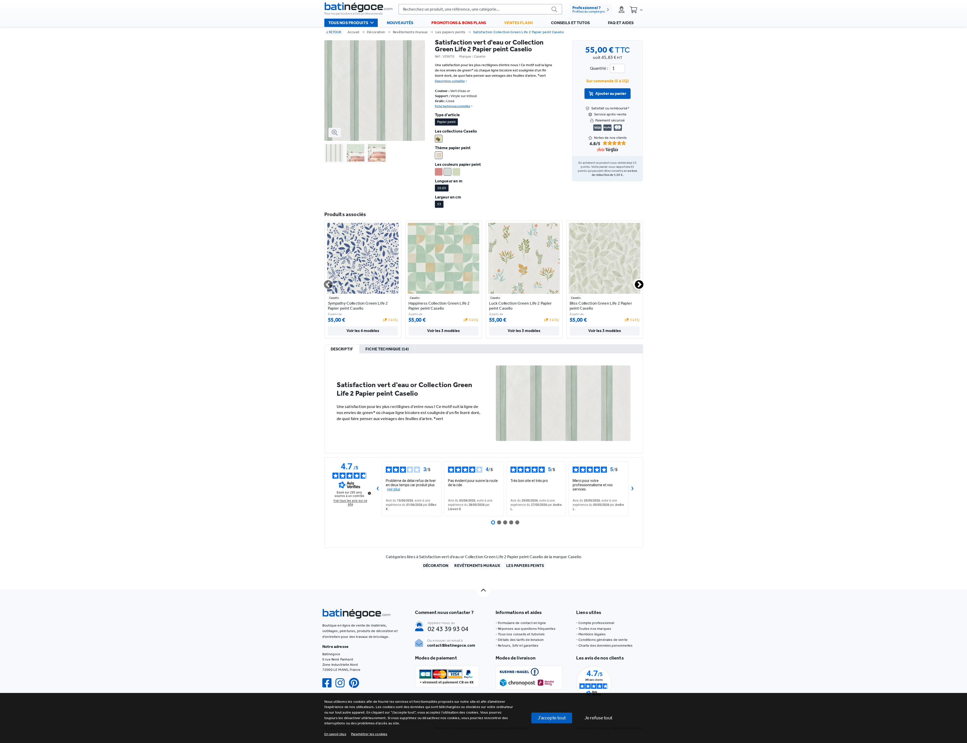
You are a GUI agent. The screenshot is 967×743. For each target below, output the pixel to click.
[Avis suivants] (632, 488)
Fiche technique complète (452, 106)
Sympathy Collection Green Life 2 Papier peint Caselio (358, 306)
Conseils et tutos (570, 22)
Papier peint (446, 122)
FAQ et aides (621, 22)
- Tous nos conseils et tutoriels (520, 634)
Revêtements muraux (410, 32)
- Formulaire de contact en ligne (521, 623)
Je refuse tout (598, 718)
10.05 (441, 188)
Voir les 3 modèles (443, 330)
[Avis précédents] (377, 488)
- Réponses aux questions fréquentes (526, 629)
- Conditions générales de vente (602, 640)
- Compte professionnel (595, 623)
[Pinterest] (356, 683)
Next (636, 282)
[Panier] (636, 9)
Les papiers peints (450, 32)
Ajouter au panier (610, 93)
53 (439, 204)
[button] (369, 734)
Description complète (450, 81)
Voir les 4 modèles (363, 330)
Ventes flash (518, 22)
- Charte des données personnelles (604, 645)
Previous (325, 282)
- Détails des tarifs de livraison (520, 640)
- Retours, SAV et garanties (517, 645)
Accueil (353, 32)
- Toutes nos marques (593, 629)
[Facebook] (328, 683)
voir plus (393, 489)
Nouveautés (400, 22)
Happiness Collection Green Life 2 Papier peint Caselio (439, 306)
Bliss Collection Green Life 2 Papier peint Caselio (601, 306)
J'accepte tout (552, 718)
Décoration (376, 32)
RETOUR (335, 32)
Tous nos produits (348, 22)
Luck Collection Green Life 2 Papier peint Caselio (520, 306)
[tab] (342, 349)
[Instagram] (342, 683)
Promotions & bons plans (458, 22)
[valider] (554, 9)
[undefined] (369, 493)
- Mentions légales (591, 634)
